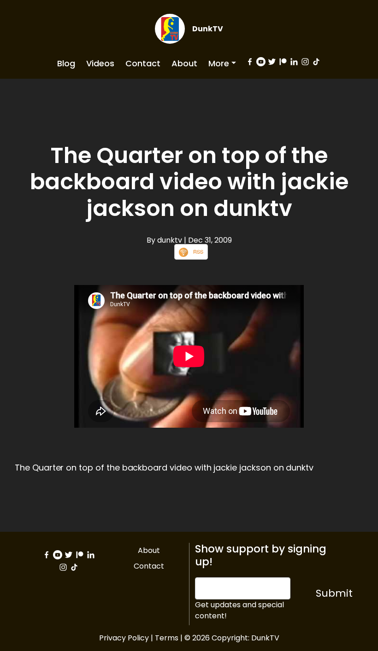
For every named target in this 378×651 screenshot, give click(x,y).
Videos (100, 63)
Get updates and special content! (239, 610)
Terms (166, 638)
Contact (142, 63)
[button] (222, 63)
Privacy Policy (124, 638)
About (184, 63)
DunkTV (207, 28)
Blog (66, 63)
